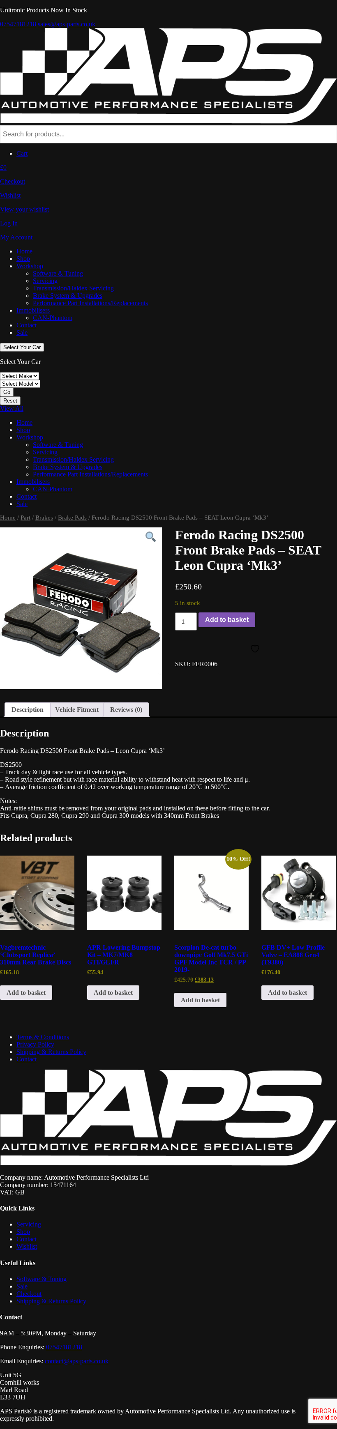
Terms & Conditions (42, 1036)
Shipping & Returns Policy (51, 1051)
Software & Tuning (58, 273)
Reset (10, 401)
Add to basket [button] (26, 992)
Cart (22, 153)
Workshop (29, 265)
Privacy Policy (35, 1044)
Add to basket (227, 619)
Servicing (45, 280)
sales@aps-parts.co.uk (66, 24)
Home (24, 251)
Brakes (44, 517)
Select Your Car (22, 347)
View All (11, 408)
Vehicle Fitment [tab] (77, 709)
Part (25, 517)
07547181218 (18, 24)
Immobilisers (33, 310)
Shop (23, 258)
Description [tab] (28, 709)
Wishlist (26, 1246)
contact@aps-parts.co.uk (76, 1361)
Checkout (29, 1293)
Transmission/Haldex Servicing (73, 288)
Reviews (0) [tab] (126, 709)
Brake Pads (72, 517)
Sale (22, 332)
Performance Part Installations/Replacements (90, 302)
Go (6, 392)
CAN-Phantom (52, 317)
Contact (26, 325)
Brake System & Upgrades (67, 295)
